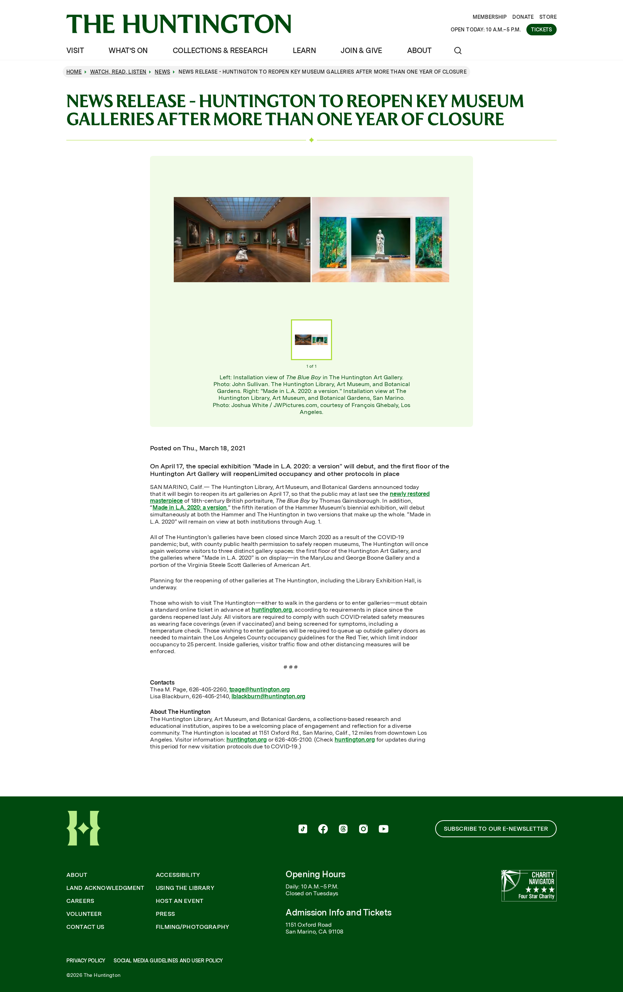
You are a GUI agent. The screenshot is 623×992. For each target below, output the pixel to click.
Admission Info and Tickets (339, 912)
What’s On (128, 50)
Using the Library (185, 888)
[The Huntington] (178, 23)
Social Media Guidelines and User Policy (168, 960)
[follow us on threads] (343, 829)
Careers (80, 901)
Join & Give (361, 50)
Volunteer (84, 914)
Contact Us (85, 927)
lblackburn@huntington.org (268, 696)
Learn (304, 50)
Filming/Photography (192, 927)
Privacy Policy (85, 960)
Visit (75, 50)
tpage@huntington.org (259, 689)
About (419, 50)
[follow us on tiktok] (303, 829)
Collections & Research (220, 50)
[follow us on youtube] (383, 829)
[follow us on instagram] (363, 829)
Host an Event (179, 901)
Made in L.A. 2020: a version (190, 507)
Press (165, 914)
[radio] (311, 339)
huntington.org (272, 609)
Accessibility (178, 875)
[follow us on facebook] (323, 829)
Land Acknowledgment (105, 888)
